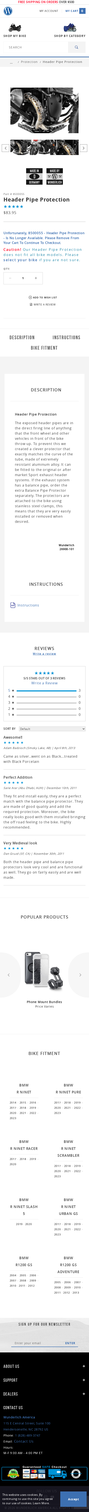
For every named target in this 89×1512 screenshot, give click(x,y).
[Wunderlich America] (8, 11)
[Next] (83, 148)
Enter (70, 1343)
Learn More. (41, 1503)
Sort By (9, 729)
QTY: (6, 269)
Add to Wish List (45, 297)
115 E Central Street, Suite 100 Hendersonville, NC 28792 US (27, 1423)
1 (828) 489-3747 (27, 1435)
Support (10, 1380)
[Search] (77, 47)
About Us (11, 1366)
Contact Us (24, 1441)
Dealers (10, 1394)
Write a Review (44, 683)
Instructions (28, 605)
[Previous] (5, 148)
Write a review (44, 653)
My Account (49, 11)
